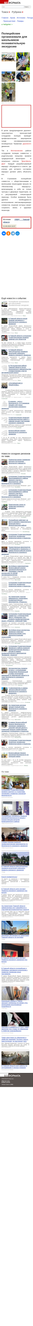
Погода (30, 18)
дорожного (27, 144)
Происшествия (9, 21)
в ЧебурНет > (7, 24)
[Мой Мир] (17, 233)
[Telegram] (13, 233)
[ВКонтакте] (4, 233)
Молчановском (17, 151)
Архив (12, 18)
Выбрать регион (6, 1082)
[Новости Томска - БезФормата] (10, 2)
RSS (12, 1084)
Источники (21, 18)
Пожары (20, 21)
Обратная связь (6, 1081)
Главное (5, 18)
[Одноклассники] (8, 233)
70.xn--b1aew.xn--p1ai (10, 103)
